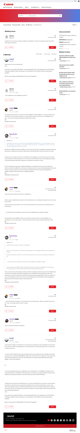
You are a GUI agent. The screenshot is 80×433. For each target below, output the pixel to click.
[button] (57, 206)
